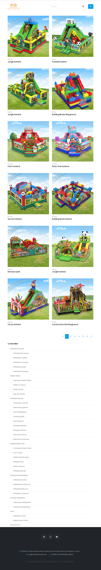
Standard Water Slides (22, 380)
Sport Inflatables (19, 412)
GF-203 (10, 322)
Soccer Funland (14, 219)
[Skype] (44, 537)
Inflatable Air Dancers (21, 484)
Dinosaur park (14, 271)
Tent (12, 511)
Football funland (59, 61)
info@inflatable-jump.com (37, 554)
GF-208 (54, 216)
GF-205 (54, 164)
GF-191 (54, 59)
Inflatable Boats (19, 471)
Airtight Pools (18, 462)
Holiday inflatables (17, 498)
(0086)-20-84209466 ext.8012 (62, 554)
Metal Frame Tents (20, 520)
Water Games (19, 466)
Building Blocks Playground (64, 114)
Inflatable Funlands (20, 371)
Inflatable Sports (16, 398)
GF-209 (10, 216)
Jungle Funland (59, 271)
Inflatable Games (17, 349)
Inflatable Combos (20, 362)
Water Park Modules (21, 457)
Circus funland (14, 324)
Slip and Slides (19, 394)
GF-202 (54, 269)
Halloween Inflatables (22, 502)
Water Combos (19, 385)
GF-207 (10, 269)
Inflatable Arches (20, 480)
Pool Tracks (17, 453)
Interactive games (20, 407)
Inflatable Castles (20, 358)
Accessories (15, 525)
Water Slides (15, 376)
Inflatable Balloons (20, 489)
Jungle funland (14, 61)
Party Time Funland (60, 166)
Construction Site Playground (65, 324)
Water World (18, 389)
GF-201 (54, 322)
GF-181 (54, 112)
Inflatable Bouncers (21, 353)
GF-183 (10, 112)
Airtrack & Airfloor (20, 435)
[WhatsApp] (50, 537)
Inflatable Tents (19, 516)
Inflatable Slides (19, 367)
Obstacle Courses (20, 403)
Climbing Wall (18, 416)
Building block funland (62, 219)
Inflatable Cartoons (21, 493)
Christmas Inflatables (21, 507)
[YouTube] (57, 537)
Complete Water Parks (22, 448)
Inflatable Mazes (19, 426)
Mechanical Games (21, 439)
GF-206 (10, 164)
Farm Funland (14, 166)
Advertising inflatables (19, 475)
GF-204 (10, 59)
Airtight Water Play (17, 444)
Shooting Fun (18, 421)
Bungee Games (19, 430)
